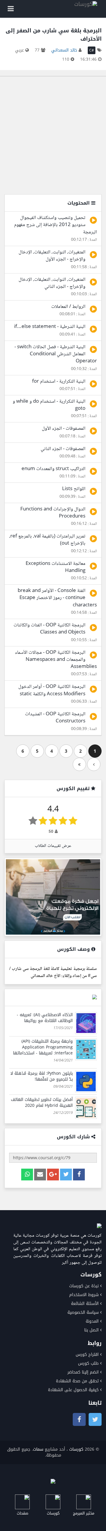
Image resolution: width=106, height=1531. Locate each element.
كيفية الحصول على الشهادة (73, 1390)
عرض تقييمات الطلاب (53, 846)
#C (91, 50)
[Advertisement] (53, 135)
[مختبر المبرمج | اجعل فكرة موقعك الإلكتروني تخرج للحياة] (53, 897)
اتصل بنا (91, 1330)
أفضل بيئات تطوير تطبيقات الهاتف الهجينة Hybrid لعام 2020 (42, 1102)
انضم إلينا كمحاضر (83, 1372)
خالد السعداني (64, 50)
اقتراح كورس (87, 1355)
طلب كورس (88, 1363)
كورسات (76, 1449)
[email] (40, 1174)
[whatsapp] (27, 1174)
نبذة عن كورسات (84, 1286)
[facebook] (79, 1174)
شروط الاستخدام (84, 1295)
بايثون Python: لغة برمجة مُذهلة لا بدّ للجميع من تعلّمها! (41, 1076)
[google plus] (53, 1174)
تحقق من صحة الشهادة (77, 1381)
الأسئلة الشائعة (85, 1304)
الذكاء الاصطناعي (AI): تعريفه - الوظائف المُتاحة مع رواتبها (45, 1018)
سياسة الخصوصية (83, 1312)
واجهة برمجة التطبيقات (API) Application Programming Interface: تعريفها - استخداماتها (43, 1047)
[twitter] (66, 1174)
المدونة (92, 1321)
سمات (38, 1449)
